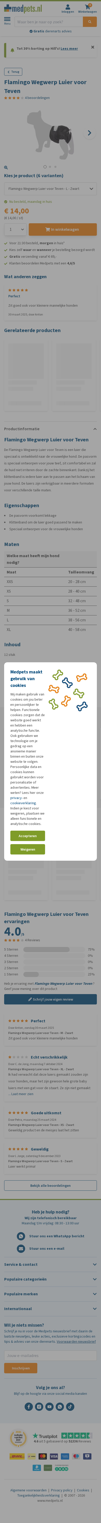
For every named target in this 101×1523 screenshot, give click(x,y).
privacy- (16, 797)
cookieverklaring (23, 803)
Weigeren (27, 849)
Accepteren (28, 836)
